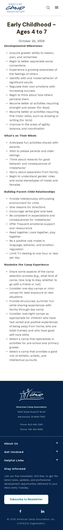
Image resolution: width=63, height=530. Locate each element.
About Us (11, 443)
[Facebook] (20, 511)
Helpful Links (14, 460)
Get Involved (13, 452)
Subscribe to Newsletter (26, 499)
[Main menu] (56, 7)
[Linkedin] (42, 511)
